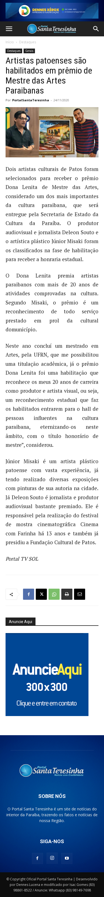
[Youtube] (66, 858)
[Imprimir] (66, 594)
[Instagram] (52, 858)
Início (10, 42)
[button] (9, 28)
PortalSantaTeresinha (30, 100)
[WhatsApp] (54, 594)
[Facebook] (28, 594)
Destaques (27, 42)
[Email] (79, 594)
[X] (41, 594)
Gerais (29, 51)
